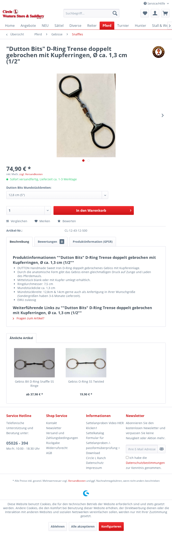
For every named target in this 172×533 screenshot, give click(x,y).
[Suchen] (115, 13)
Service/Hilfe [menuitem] (156, 3)
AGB (49, 453)
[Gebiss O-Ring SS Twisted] (86, 362)
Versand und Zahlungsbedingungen (62, 435)
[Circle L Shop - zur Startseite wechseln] (23, 14)
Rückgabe (53, 443)
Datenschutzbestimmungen (145, 463)
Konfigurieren (111, 526)
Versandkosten (77, 481)
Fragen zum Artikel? (30, 318)
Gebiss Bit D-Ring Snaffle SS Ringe (34, 383)
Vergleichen (18, 221)
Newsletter (53, 428)
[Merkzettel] (145, 13)
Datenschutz (95, 463)
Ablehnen (58, 526)
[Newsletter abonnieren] (161, 449)
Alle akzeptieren (83, 526)
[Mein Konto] (155, 13)
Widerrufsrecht (57, 448)
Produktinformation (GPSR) (93, 242)
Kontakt (51, 423)
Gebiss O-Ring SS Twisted (86, 381)
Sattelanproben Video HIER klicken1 (105, 425)
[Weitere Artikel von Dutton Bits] (158, 52)
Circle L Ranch (96, 458)
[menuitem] (92, 13)
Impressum (94, 468)
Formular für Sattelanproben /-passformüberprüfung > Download (103, 445)
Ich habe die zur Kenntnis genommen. (145, 463)
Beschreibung (19, 242)
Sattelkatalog (95, 433)
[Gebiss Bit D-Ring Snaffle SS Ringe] (34, 362)
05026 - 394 (17, 443)
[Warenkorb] (165, 13)
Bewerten (69, 221)
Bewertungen (50, 242)
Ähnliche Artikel (21, 338)
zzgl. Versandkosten (31, 174)
